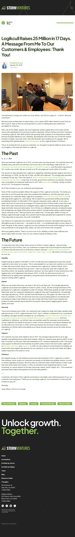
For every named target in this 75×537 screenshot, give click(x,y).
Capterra (25, 346)
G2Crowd (14, 346)
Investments (5, 459)
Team (3, 471)
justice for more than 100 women (55, 196)
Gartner (7, 346)
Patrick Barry (47, 182)
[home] (15, 7)
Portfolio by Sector (8, 463)
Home (3, 456)
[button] (72, 7)
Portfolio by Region (8, 467)
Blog (3, 474)
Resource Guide (7, 478)
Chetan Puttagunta (32, 141)
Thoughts (4, 482)
